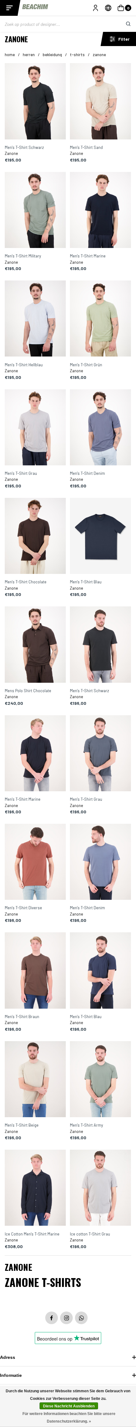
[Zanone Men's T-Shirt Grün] (100, 318)
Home (10, 54)
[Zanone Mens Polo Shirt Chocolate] (35, 644)
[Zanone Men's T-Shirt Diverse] (35, 862)
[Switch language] (108, 8)
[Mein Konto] (95, 8)
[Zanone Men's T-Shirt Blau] (100, 536)
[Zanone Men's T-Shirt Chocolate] (35, 536)
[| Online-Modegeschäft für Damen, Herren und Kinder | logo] (35, 7)
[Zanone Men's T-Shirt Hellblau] (35, 318)
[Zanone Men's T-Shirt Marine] (100, 210)
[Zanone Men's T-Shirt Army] (100, 1079)
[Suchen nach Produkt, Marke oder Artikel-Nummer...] (123, 24)
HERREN (29, 54)
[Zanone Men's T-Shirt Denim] (100, 427)
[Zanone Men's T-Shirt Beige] (35, 1079)
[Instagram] (66, 1318)
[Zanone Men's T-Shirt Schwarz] (35, 101)
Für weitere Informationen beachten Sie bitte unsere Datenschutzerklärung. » (68, 1418)
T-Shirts (77, 54)
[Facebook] (51, 1318)
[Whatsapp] (81, 1318)
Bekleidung (52, 54)
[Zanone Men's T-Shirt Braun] (35, 970)
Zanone (99, 54)
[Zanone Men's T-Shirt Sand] (100, 101)
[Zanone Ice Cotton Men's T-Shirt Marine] (35, 1188)
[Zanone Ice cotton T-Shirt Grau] (100, 1188)
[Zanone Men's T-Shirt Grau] (35, 427)
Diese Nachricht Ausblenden (69, 1406)
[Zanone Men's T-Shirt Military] (35, 210)
